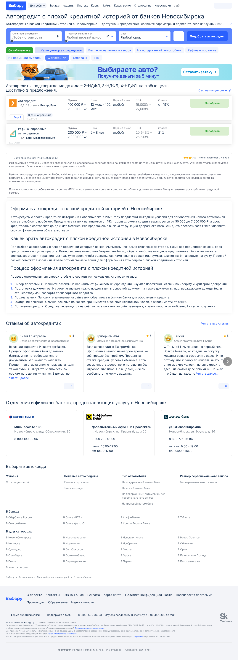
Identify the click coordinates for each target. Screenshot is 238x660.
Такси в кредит (73, 488)
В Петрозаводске (189, 561)
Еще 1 (17, 117)
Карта (108, 595)
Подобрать (212, 103)
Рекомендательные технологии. (63, 633)
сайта (117, 595)
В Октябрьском (73, 549)
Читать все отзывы (215, 323)
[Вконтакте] (7, 649)
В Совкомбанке (16, 523)
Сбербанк (80, 58)
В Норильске (71, 543)
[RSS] (37, 649)
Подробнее (138, 636)
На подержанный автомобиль (159, 50)
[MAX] (22, 649)
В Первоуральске (74, 561)
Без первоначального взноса (109, 50)
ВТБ (96, 58)
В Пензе (11, 561)
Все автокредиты (17, 567)
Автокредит (27, 101)
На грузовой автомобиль (138, 503)
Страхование (143, 5)
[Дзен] (29, 649)
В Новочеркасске (74, 537)
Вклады (54, 5)
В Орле (182, 549)
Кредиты (68, 5)
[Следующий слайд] (227, 361)
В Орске (125, 555)
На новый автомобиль (24, 58)
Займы (106, 5)
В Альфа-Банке (130, 517)
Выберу (10, 577)
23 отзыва (32, 105)
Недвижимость (82, 602)
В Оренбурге (14, 555)
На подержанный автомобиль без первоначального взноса (143, 495)
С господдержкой (17, 482)
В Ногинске (13, 543)
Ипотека (82, 5)
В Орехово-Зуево (74, 555)
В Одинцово (13, 549)
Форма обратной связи (25, 614)
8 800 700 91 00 (103, 439)
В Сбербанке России (19, 517)
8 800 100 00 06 (26, 439)
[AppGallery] (225, 650)
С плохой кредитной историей (53, 577)
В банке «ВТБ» (72, 517)
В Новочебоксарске (18, 537)
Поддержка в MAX (59, 614)
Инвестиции (163, 5)
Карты (95, 5)
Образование (57, 602)
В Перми (125, 561)
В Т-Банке (184, 517)
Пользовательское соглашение (89, 628)
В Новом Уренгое (189, 537)
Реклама (93, 595)
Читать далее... (20, 378)
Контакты (53, 595)
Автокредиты (26, 577)
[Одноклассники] (14, 649)
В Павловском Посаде (192, 555)
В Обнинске (185, 543)
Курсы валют (122, 5)
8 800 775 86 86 (181, 439)
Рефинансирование (202, 50)
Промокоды (35, 602)
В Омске (125, 549)
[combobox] (110, 36)
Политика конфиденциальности (148, 595)
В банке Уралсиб (73, 523)
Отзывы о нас (73, 595)
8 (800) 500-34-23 (90, 614)
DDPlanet (144, 649)
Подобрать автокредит (207, 36)
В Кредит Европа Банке (135, 523)
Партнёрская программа (194, 595)
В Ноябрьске (128, 543)
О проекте (34, 595)
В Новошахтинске (131, 537)
